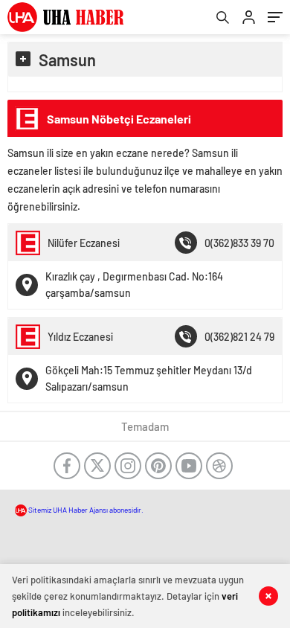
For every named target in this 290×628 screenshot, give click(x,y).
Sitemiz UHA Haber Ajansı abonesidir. (85, 509)
